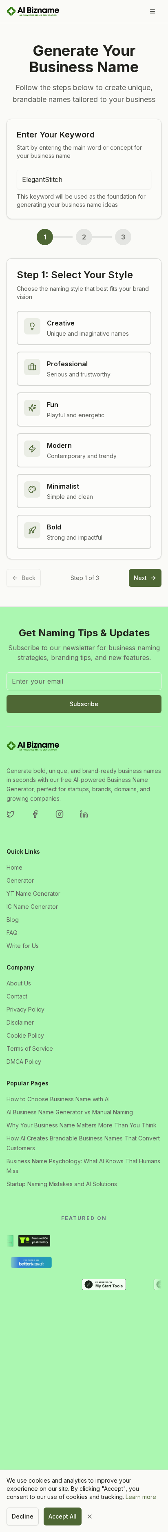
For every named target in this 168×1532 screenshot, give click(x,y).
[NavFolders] (113, 1262)
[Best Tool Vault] (16, 1284)
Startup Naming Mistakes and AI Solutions (62, 1183)
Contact (17, 996)
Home (14, 867)
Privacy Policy (25, 1009)
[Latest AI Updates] (45, 1284)
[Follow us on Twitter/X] (15, 819)
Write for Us (23, 945)
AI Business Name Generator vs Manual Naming (70, 1112)
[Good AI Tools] (80, 1241)
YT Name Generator (33, 893)
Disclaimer (20, 1022)
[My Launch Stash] (150, 1284)
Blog (13, 919)
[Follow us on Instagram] (64, 819)
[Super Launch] (84, 1262)
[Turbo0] (119, 1241)
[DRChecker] (148, 1241)
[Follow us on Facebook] (40, 819)
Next (140, 577)
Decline (22, 1516)
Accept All (63, 1516)
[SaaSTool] (142, 1262)
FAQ (12, 932)
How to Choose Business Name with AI (58, 1099)
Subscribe (84, 703)
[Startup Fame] (41, 1241)
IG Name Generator (32, 906)
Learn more (141, 1496)
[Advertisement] (84, 1407)
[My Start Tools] (114, 1284)
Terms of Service (30, 1048)
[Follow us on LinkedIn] (89, 819)
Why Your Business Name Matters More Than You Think (82, 1125)
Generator (20, 880)
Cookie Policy (25, 1035)
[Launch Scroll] (74, 1284)
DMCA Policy (24, 1061)
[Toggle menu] (152, 11)
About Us (19, 983)
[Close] (95, 1516)
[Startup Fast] (54, 1262)
